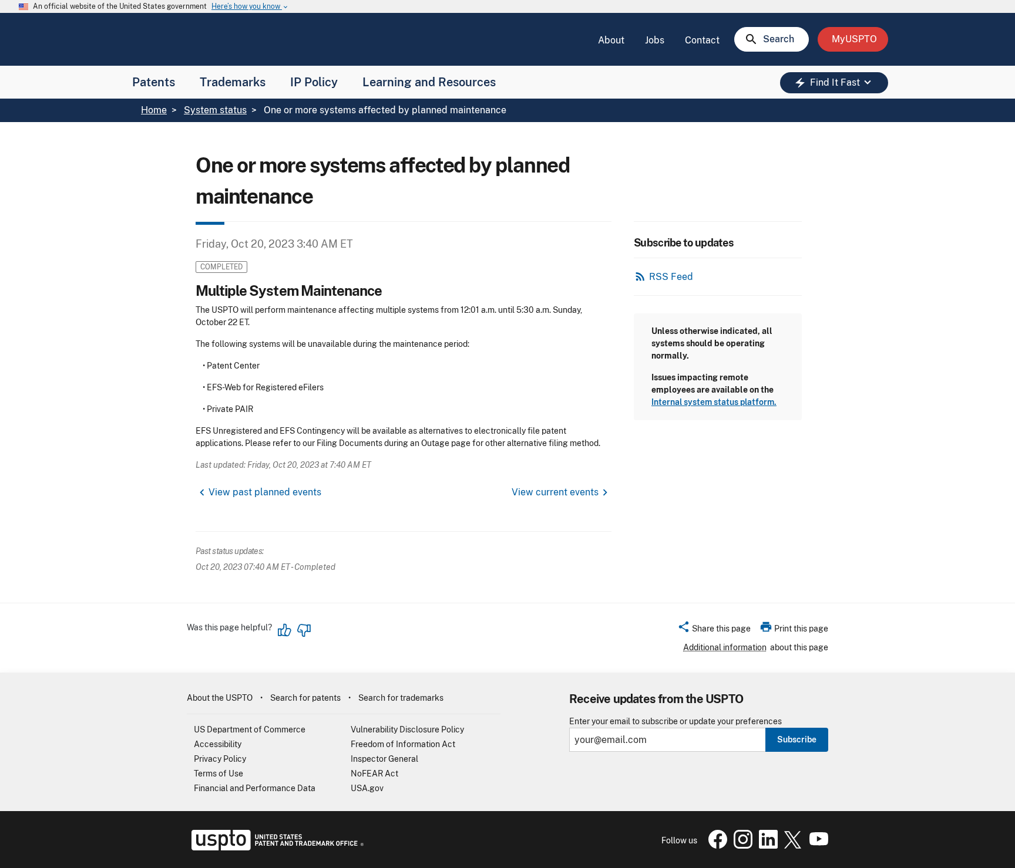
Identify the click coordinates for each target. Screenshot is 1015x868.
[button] (714, 630)
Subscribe (796, 739)
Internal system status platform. (714, 402)
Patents (153, 82)
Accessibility (217, 744)
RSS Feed (671, 276)
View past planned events (265, 492)
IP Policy (314, 82)
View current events (555, 492)
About (611, 40)
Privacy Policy (220, 759)
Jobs (654, 40)
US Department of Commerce (249, 729)
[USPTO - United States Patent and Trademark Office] (275, 847)
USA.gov (367, 788)
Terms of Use (218, 773)
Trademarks (232, 82)
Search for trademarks (400, 697)
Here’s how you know (250, 7)
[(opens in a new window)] (740, 845)
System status (215, 110)
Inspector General (384, 759)
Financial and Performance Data (254, 788)
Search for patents (305, 697)
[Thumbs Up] (285, 630)
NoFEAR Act (374, 773)
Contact (702, 40)
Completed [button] (221, 266)
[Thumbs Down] (304, 630)
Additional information (725, 647)
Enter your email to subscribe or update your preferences (675, 721)
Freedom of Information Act (403, 744)
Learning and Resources (429, 82)
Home (154, 110)
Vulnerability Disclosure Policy (407, 729)
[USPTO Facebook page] (715, 845)
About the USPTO (220, 697)
